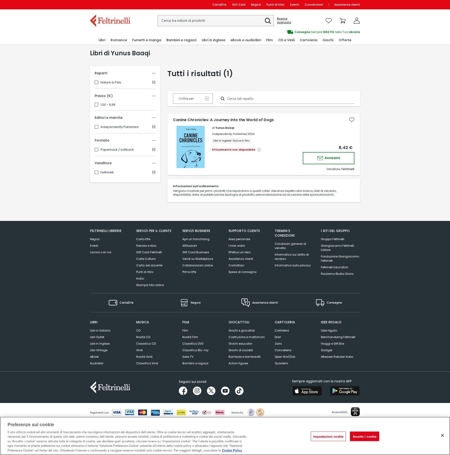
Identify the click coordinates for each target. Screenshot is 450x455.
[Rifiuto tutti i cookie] (442, 435)
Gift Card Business (195, 252)
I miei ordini (237, 246)
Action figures (238, 363)
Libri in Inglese (100, 344)
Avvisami (332, 158)
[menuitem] (102, 40)
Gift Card (238, 5)
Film (185, 330)
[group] (292, 32)
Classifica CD (146, 344)
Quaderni (281, 363)
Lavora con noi (100, 252)
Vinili (139, 350)
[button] (268, 21)
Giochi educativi (240, 344)
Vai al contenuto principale (110, 4)
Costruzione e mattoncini (247, 337)
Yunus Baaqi (224, 128)
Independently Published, (229, 134)
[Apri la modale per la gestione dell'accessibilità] (355, 411)
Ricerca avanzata (284, 20)
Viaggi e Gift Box (332, 344)
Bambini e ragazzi (195, 363)
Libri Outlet (97, 337)
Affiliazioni (189, 246)
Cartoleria (282, 330)
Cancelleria (283, 350)
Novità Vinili (144, 357)
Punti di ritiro (275, 5)
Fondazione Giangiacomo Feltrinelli (340, 258)
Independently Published (120, 127)
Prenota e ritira (146, 246)
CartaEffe (219, 5)
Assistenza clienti (347, 5)
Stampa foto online (150, 285)
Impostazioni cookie (328, 436)
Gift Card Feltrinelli (149, 252)
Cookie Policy (232, 450)
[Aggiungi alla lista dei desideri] (351, 119)
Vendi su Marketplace (197, 259)
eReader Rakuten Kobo (337, 357)
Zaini (278, 344)
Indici (140, 278)
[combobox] (216, 20)
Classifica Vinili (147, 363)
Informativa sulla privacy (293, 265)
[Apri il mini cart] (342, 20)
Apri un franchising (196, 239)
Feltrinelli (107, 172)
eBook (94, 357)
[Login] (356, 20)
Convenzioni (314, 5)
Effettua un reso (240, 252)
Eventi (294, 5)
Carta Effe (143, 239)
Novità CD (143, 337)
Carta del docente (149, 265)
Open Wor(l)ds (285, 357)
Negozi (256, 5)
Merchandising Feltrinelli (338, 337)
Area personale (239, 239)
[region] (225, 436)
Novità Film (190, 337)
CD (138, 330)
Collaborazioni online (197, 265)
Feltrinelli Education (334, 267)
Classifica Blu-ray (195, 350)
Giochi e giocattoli (242, 330)
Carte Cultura (146, 259)
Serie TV (187, 357)
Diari (278, 337)
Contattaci (236, 265)
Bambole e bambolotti (245, 357)
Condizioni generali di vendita (290, 246)
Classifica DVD (192, 344)
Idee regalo (329, 330)
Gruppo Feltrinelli (332, 239)
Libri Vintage (98, 350)
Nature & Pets (111, 82)
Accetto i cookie (364, 436)
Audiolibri (96, 363)
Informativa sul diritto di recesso (292, 257)
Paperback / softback (117, 150)
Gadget (326, 350)
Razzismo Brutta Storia (337, 274)
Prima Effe (189, 272)
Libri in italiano (100, 330)
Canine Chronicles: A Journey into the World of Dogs (223, 120)
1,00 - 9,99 (108, 105)
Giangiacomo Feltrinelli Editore (337, 248)
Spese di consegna (242, 272)
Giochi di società (241, 350)
